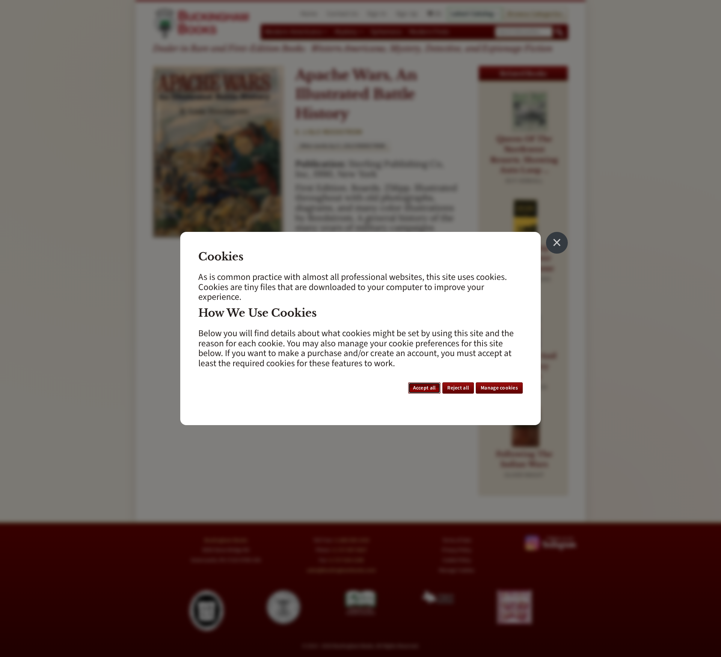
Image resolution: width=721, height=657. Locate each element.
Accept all (424, 388)
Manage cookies (499, 388)
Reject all (458, 388)
